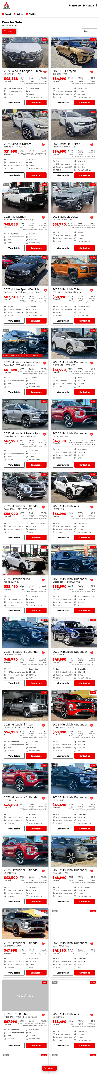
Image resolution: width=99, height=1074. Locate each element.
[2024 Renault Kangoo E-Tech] (25, 52)
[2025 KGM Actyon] (74, 52)
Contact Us (36, 102)
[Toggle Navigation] (95, 14)
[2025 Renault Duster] (25, 124)
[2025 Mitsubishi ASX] (74, 487)
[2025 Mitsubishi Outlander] (74, 343)
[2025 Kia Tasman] (25, 197)
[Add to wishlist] (45, 72)
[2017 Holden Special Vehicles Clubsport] (25, 270)
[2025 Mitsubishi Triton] (74, 270)
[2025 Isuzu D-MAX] (25, 995)
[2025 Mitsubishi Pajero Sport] (25, 343)
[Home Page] (6, 5)
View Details (14, 102)
